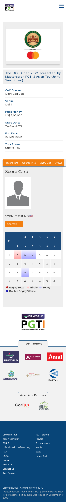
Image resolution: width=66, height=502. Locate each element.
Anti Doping (9, 473)
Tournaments (42, 443)
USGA (6, 456)
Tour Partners (42, 434)
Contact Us (8, 468)
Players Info (11, 162)
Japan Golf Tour (10, 439)
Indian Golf (41, 456)
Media (39, 447)
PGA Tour (7, 443)
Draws (58, 162)
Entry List (45, 162)
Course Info (29, 162)
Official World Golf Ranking (16, 447)
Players (39, 439)
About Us (7, 464)
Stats (38, 451)
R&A (5, 451)
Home (6, 460)
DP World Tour (10, 434)
